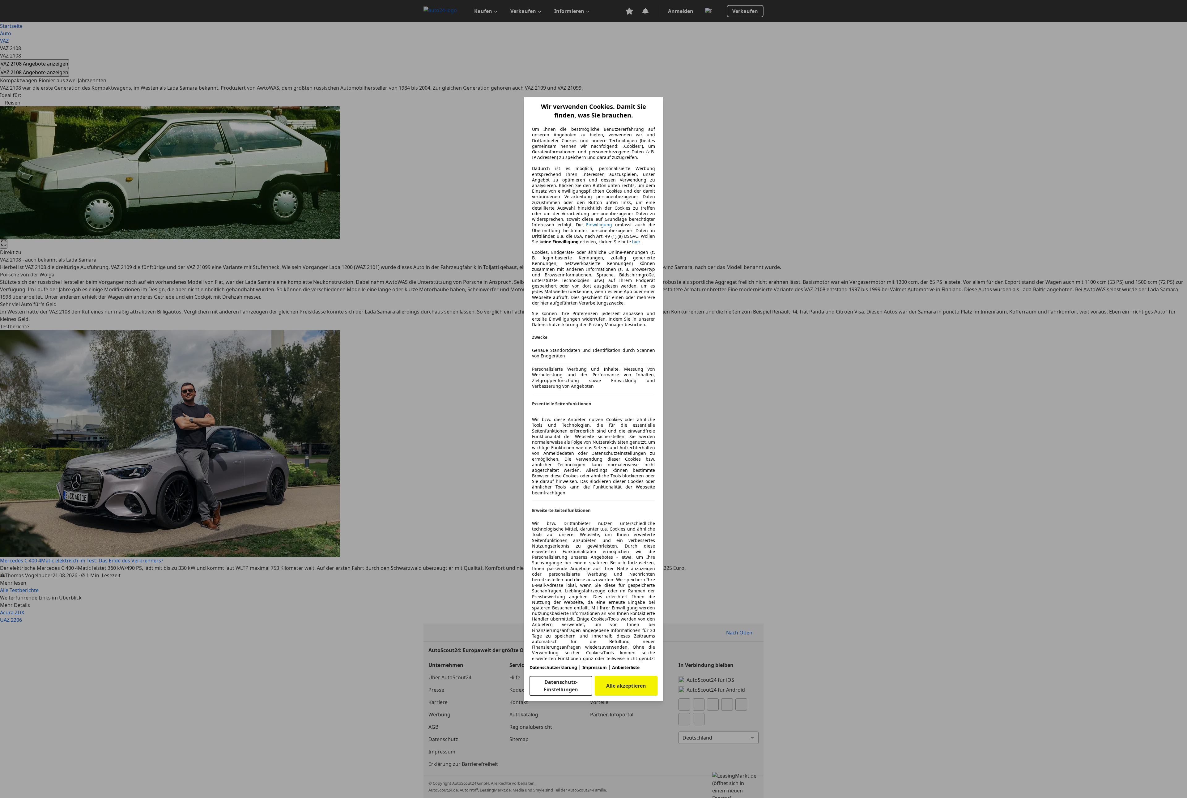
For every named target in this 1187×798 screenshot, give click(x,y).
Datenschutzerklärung (553, 667)
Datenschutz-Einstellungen (561, 686)
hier (636, 242)
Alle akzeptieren (626, 685)
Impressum (594, 667)
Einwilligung (599, 225)
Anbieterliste (626, 667)
